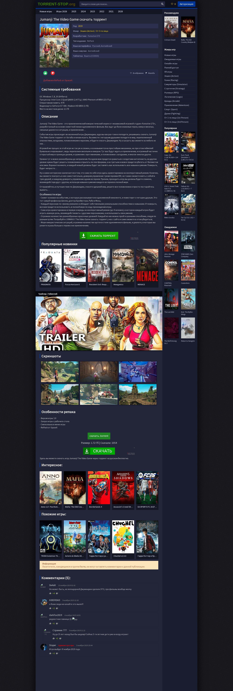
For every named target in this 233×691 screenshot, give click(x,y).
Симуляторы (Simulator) (175, 84)
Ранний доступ (171, 67)
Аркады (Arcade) (172, 101)
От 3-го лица (102, 31)
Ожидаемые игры (172, 59)
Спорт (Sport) (171, 109)
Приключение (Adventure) (176, 105)
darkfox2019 (55, 615)
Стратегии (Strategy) (174, 88)
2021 (111, 11)
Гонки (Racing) (171, 80)
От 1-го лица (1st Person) (176, 117)
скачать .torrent (99, 435)
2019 (80, 26)
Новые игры (46, 11)
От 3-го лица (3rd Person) (176, 121)
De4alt (52, 585)
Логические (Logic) (173, 96)
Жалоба (151, 73)
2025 (73, 11)
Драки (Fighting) (172, 113)
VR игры (168, 71)
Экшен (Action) (87, 31)
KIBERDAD (54, 600)
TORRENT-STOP (56, 4)
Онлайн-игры (170, 63)
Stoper (52, 645)
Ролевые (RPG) (171, 92)
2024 (83, 11)
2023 (92, 11)
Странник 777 (60, 630)
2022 (101, 11)
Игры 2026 (61, 11)
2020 (120, 11)
